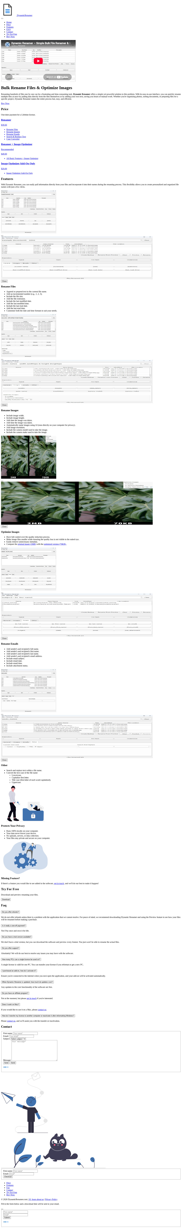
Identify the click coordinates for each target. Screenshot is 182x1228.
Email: (6, 1036)
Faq (8, 1188)
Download (6, 900)
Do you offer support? (10, 948)
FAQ (8, 29)
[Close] (2, 235)
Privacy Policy (51, 1199)
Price (8, 25)
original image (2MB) (27, 544)
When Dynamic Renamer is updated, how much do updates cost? (27, 982)
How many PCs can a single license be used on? (21, 959)
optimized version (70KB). (55, 544)
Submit (7, 1218)
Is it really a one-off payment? (13, 926)
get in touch (59, 883)
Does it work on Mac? (10, 1004)
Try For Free (11, 34)
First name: (8, 1033)
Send (6, 1063)
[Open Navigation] (2, 18)
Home (9, 22)
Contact (9, 32)
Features (9, 27)
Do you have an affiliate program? (15, 993)
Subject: (6, 1039)
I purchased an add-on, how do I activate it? (19, 971)
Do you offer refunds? (10, 912)
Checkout (8, 1177)
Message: (7, 1060)
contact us (42, 1010)
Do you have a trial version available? (16, 937)
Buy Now (10, 36)
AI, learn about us (36, 1199)
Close (4, 281)
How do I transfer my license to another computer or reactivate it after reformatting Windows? (38, 1016)
